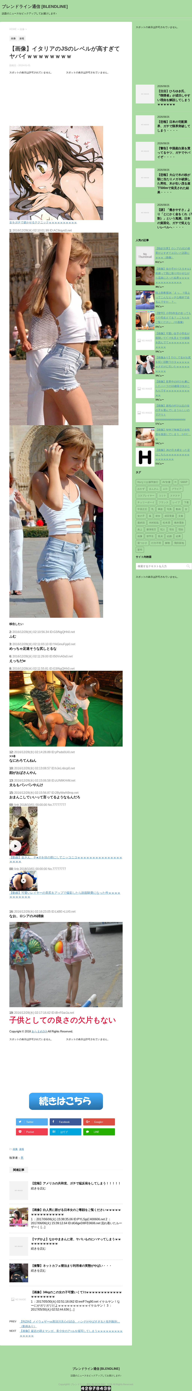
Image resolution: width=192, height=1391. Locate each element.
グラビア (177, 488)
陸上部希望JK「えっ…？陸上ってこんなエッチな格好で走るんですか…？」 (172, 297)
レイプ (176, 502)
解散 (167, 543)
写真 (169, 509)
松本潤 (166, 522)
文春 (180, 516)
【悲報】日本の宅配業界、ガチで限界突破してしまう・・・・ (173, 126)
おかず (141, 488)
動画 (178, 509)
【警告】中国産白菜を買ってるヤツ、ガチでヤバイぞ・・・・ (173, 153)
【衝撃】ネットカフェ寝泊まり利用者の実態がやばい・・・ (71, 1265)
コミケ (162, 495)
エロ (165, 488)
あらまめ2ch (39, 1031)
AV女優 (166, 482)
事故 (160, 509)
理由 (180, 529)
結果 (178, 536)
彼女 (157, 516)
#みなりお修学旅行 (147, 482)
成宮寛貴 (169, 516)
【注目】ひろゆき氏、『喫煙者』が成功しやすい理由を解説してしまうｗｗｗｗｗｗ (173, 98)
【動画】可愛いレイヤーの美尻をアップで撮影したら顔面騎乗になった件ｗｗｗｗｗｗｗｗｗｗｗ (64, 894)
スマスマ (175, 495)
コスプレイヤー (145, 495)
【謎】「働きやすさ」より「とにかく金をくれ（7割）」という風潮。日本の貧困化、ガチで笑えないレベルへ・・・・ (174, 218)
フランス (163, 502)
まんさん (154, 488)
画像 (15, 1149)
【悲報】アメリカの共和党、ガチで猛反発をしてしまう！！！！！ (76, 1183)
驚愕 (139, 549)
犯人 (162, 529)
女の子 (141, 516)
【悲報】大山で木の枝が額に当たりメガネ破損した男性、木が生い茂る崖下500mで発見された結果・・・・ (173, 183)
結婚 (169, 536)
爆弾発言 (151, 529)
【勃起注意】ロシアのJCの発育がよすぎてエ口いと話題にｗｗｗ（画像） (172, 253)
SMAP (184, 482)
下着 (186, 502)
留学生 (150, 536)
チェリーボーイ (145, 502)
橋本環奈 (179, 522)
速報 (21, 1149)
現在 (171, 529)
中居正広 (142, 509)
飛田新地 (179, 543)
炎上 (139, 529)
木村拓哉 (154, 522)
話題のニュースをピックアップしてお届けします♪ (96, 1375)
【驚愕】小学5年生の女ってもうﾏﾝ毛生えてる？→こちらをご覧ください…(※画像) (173, 318)
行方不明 (156, 543)
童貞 (160, 536)
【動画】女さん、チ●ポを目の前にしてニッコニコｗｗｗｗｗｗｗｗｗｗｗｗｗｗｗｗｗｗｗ (65, 859)
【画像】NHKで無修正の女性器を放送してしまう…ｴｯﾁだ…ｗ (173, 434)
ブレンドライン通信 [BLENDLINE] (35, 6)
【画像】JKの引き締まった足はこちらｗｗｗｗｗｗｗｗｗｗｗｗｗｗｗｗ (172, 454)
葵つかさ (142, 543)
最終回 (141, 522)
